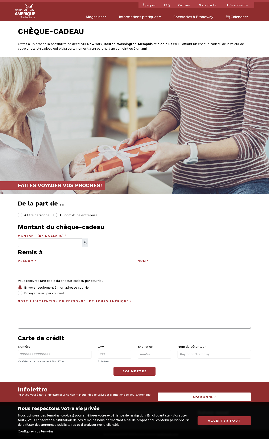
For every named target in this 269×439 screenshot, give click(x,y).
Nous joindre (207, 5)
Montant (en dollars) (42, 235)
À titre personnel (37, 215)
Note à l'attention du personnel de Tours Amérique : (74, 301)
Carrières (184, 5)
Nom (143, 261)
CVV (101, 347)
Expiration (145, 347)
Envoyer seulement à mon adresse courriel (57, 287)
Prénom (27, 261)
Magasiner (95, 17)
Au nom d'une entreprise (78, 215)
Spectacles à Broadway (193, 17)
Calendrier (239, 17)
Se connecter (238, 5)
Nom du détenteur (192, 347)
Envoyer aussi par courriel (44, 293)
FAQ (167, 5)
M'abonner (204, 397)
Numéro (24, 347)
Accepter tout (224, 421)
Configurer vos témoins (36, 431)
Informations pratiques (138, 17)
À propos (149, 5)
